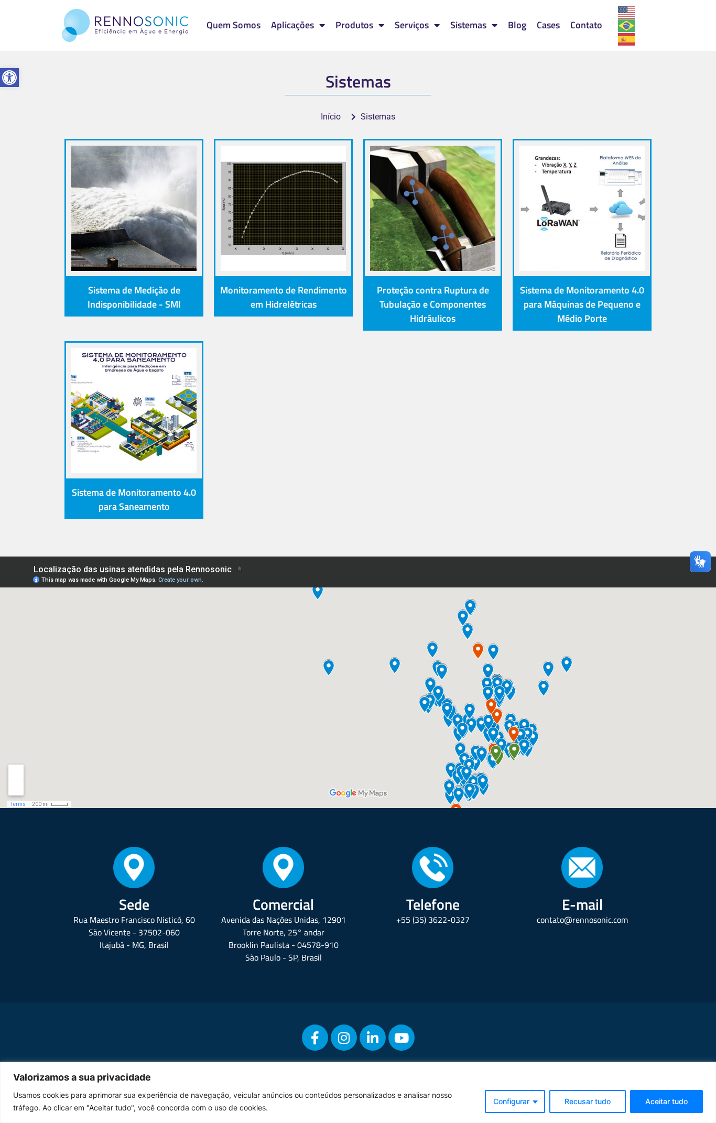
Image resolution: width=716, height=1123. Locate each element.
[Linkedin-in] (373, 1037)
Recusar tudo (588, 1101)
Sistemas (468, 25)
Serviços (412, 25)
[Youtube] (401, 1037)
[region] (358, 1092)
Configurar (511, 1101)
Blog (517, 25)
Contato (586, 25)
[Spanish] (627, 38)
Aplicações (292, 25)
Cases (548, 25)
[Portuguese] (627, 25)
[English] (627, 11)
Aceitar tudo (666, 1101)
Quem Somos (234, 25)
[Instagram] (344, 1037)
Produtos (354, 25)
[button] (9, 77)
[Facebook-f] (315, 1037)
